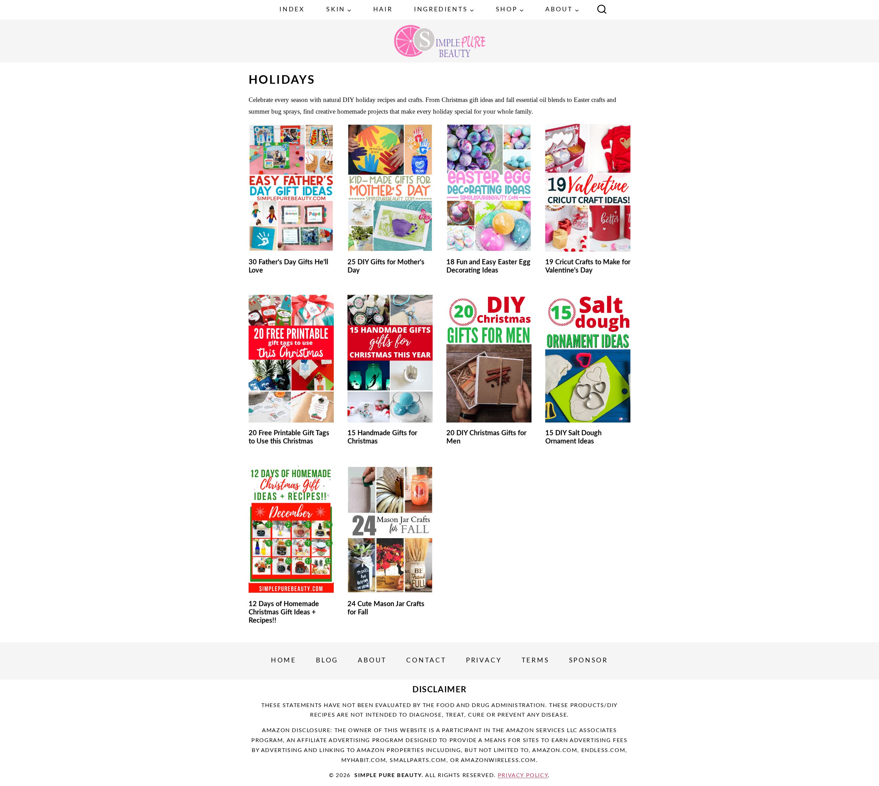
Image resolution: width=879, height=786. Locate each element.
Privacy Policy (523, 775)
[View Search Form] (601, 10)
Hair (382, 10)
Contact (426, 660)
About (372, 660)
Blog (327, 660)
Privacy (484, 660)
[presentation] (291, 188)
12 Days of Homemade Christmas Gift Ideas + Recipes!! (284, 612)
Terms (535, 660)
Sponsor (588, 660)
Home (283, 660)
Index (292, 10)
